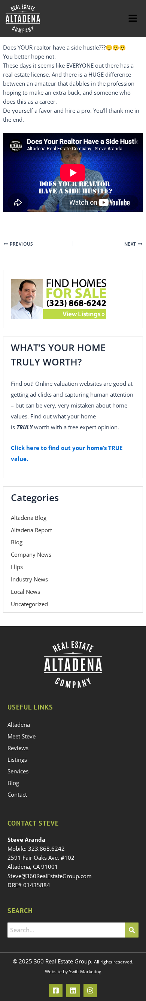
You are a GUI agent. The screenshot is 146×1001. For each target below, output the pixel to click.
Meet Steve (21, 736)
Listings (17, 759)
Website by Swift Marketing (73, 971)
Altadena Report (31, 530)
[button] (132, 18)
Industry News (29, 579)
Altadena (18, 724)
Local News (25, 591)
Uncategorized (29, 604)
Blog (16, 542)
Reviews (17, 748)
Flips (17, 567)
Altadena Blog (28, 517)
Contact (17, 794)
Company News (31, 554)
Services (17, 771)
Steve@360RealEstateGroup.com (49, 876)
